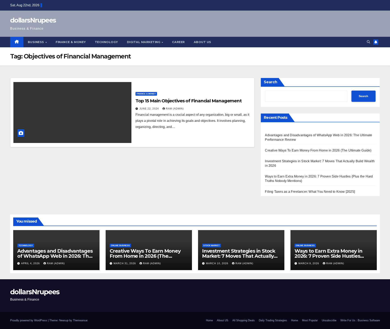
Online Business (120, 245)
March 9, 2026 (309, 263)
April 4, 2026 (31, 263)
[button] (368, 42)
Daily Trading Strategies (273, 320)
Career (178, 42)
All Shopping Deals (243, 320)
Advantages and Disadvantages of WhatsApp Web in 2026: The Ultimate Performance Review (54, 256)
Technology (106, 42)
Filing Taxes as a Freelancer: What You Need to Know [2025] (310, 191)
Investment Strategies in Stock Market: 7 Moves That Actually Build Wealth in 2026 (238, 256)
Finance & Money (71, 42)
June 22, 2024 (149, 108)
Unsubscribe (329, 320)
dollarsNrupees (33, 20)
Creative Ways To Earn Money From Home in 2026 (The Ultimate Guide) (318, 150)
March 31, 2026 (125, 263)
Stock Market (211, 245)
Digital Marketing (144, 42)
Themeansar (80, 320)
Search (270, 82)
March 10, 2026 (217, 263)
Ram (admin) (175, 108)
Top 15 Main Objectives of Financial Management (188, 101)
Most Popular (310, 320)
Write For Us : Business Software (360, 320)
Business (36, 42)
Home (209, 320)
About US (202, 42)
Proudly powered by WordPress (29, 320)
